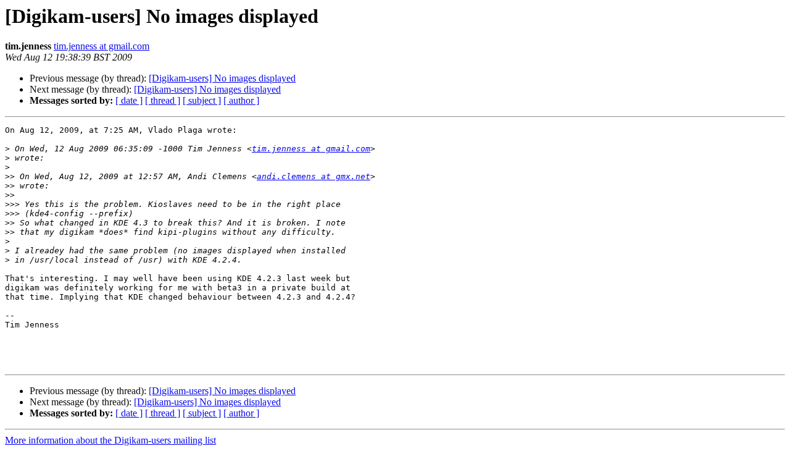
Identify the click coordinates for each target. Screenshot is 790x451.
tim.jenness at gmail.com (101, 46)
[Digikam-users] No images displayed (222, 78)
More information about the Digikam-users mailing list (110, 440)
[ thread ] (162, 100)
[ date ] (129, 100)
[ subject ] (202, 100)
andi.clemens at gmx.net (313, 176)
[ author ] (241, 100)
